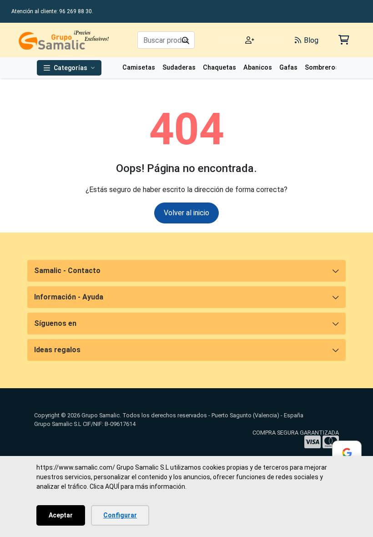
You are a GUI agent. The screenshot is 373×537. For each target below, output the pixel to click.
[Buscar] (185, 40)
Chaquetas (219, 67)
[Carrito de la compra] (343, 40)
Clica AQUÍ (104, 486)
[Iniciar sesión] (249, 40)
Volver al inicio (186, 212)
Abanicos (257, 67)
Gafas (288, 67)
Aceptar (61, 515)
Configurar (120, 515)
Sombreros (322, 67)
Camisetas (138, 67)
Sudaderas (179, 67)
